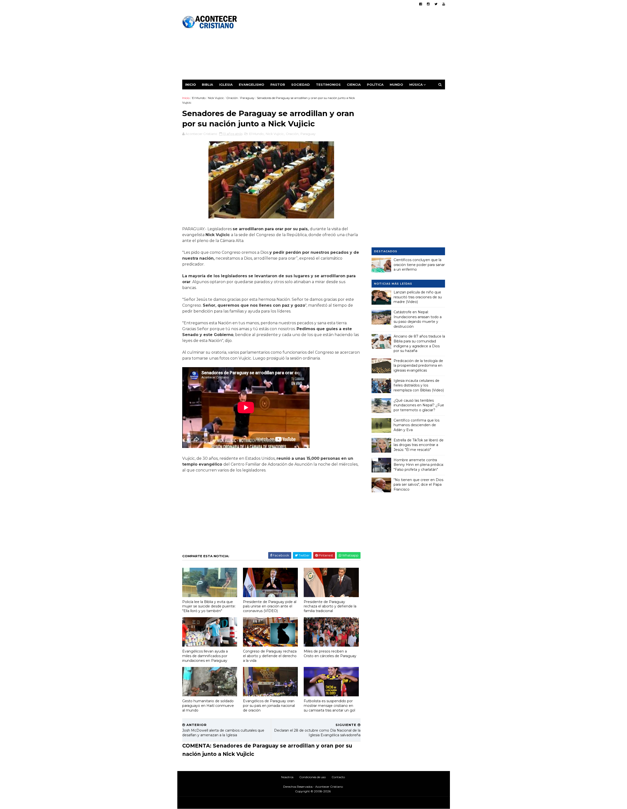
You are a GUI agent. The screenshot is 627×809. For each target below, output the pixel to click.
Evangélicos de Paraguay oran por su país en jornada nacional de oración (269, 705)
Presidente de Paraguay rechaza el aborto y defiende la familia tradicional (330, 606)
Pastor (277, 84)
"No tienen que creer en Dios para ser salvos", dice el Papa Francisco (418, 485)
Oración (232, 98)
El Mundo (198, 98)
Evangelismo (251, 84)
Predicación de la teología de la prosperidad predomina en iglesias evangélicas (418, 366)
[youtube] (443, 4)
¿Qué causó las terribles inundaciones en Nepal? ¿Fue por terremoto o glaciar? (419, 405)
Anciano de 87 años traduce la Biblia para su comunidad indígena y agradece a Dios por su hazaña (419, 343)
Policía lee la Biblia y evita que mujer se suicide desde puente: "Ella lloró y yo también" (209, 606)
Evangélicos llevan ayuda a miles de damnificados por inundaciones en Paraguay (205, 656)
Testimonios (328, 84)
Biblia (207, 84)
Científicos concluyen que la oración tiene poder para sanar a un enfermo (419, 265)
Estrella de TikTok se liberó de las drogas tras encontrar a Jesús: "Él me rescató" (419, 445)
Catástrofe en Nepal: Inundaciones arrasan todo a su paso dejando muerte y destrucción (418, 319)
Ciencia (354, 84)
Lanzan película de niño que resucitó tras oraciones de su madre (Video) (418, 297)
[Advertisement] (355, 45)
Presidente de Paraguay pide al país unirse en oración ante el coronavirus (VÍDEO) (269, 606)
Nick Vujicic (216, 98)
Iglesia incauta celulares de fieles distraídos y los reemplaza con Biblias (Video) (419, 385)
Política (375, 84)
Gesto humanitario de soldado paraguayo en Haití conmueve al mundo (208, 705)
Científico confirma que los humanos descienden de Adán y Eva (416, 425)
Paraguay (247, 98)
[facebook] (420, 4)
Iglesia (226, 84)
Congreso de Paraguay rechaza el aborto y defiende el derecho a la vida (270, 656)
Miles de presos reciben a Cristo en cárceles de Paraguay (330, 653)
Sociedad (300, 84)
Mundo (396, 84)
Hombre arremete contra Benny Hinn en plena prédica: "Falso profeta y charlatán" (419, 465)
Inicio (190, 84)
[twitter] (435, 4)
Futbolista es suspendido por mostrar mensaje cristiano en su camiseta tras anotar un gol (329, 705)
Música (416, 84)
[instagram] (428, 4)
